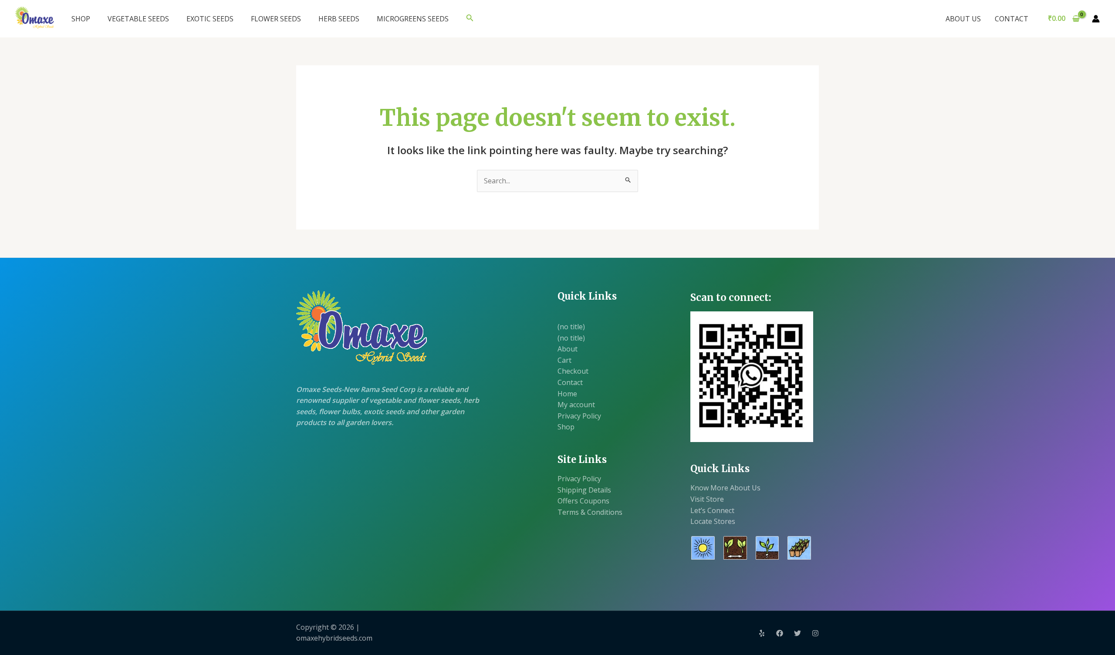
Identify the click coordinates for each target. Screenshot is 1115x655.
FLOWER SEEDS (276, 19)
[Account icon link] (1096, 19)
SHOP (80, 19)
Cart (564, 360)
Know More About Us (725, 488)
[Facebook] (779, 633)
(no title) (571, 326)
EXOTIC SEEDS (209, 19)
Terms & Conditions (590, 512)
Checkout (573, 371)
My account (576, 404)
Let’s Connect (712, 510)
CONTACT (1011, 19)
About (568, 349)
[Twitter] (797, 633)
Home (567, 393)
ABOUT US (963, 19)
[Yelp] (761, 633)
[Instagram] (815, 633)
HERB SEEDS (338, 19)
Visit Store (707, 499)
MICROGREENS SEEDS (413, 19)
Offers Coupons (583, 501)
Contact (570, 382)
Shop (566, 427)
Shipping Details (584, 490)
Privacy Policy (579, 416)
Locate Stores (712, 521)
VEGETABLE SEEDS (138, 19)
